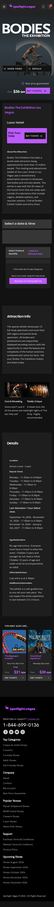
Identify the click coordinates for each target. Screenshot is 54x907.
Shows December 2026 (15, 882)
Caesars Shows (11, 816)
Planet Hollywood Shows (16, 806)
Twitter (11, 732)
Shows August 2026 (13, 862)
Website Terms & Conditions (18, 844)
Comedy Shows (11, 755)
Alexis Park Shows (12, 826)
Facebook (5, 732)
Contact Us (33, 718)
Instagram (22, 732)
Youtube (17, 732)
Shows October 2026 (14, 872)
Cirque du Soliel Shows (15, 744)
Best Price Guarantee (14, 793)
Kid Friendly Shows (13, 765)
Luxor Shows (10, 821)
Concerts (8, 749)
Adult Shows (9, 760)
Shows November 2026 (15, 877)
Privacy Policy (10, 849)
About (6, 778)
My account (9, 788)
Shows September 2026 (15, 867)
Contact (7, 783)
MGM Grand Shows (13, 811)
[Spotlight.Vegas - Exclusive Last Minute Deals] (22, 7)
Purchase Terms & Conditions (18, 839)
